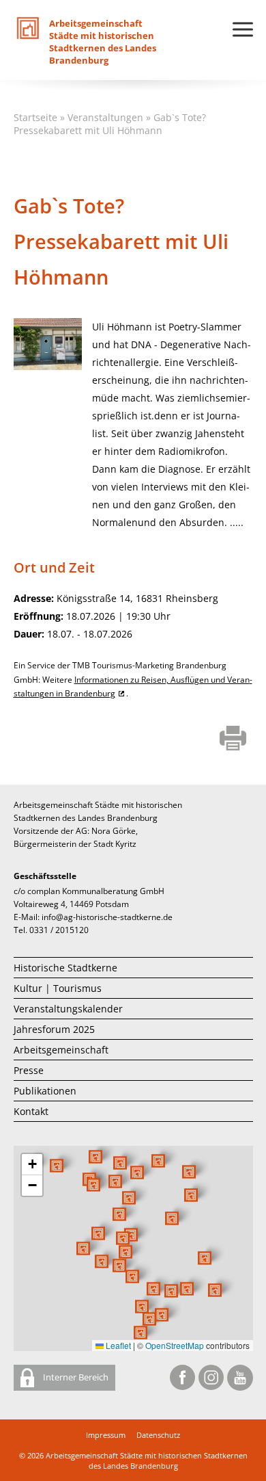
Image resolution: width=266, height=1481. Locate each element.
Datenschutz (158, 1435)
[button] (172, 1218)
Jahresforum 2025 (54, 1029)
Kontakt (31, 1111)
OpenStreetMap (174, 1345)
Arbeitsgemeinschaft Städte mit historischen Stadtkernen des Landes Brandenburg (147, 1460)
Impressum (105, 1435)
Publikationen (45, 1090)
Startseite (35, 117)
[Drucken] (233, 739)
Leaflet (117, 1345)
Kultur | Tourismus (58, 988)
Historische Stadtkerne (65, 967)
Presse (29, 1070)
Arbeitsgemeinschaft (61, 1049)
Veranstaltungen (105, 117)
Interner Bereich (74, 1377)
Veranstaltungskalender (68, 1008)
